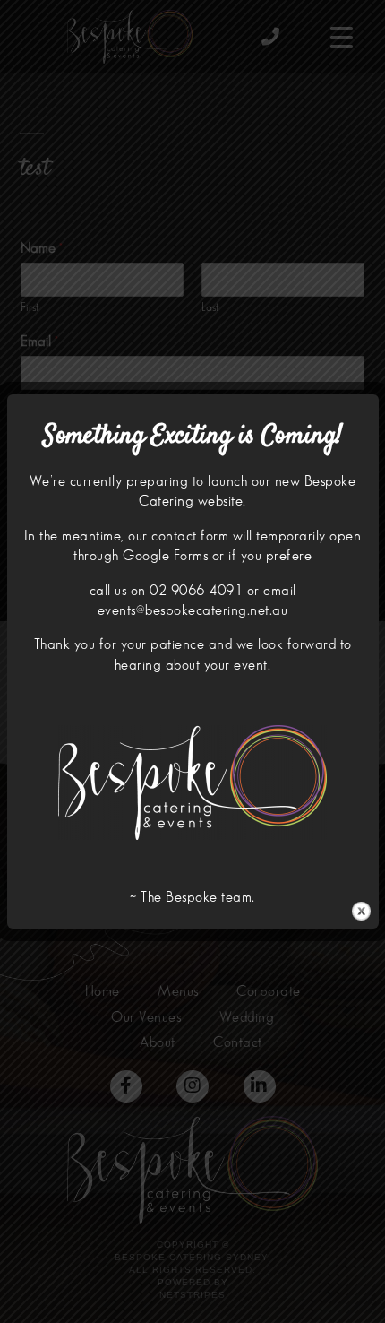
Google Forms (165, 556)
